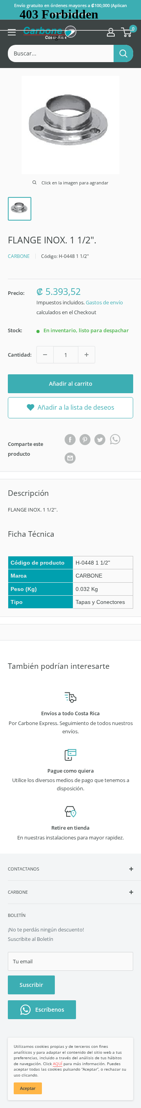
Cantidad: (20, 354)
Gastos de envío (104, 302)
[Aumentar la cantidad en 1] (86, 354)
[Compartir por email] (70, 458)
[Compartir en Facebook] (70, 439)
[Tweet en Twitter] (99, 439)
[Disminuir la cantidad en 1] (45, 354)
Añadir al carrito (70, 383)
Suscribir (31, 984)
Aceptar (28, 1088)
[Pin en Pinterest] (85, 439)
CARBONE (19, 256)
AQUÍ (57, 1063)
